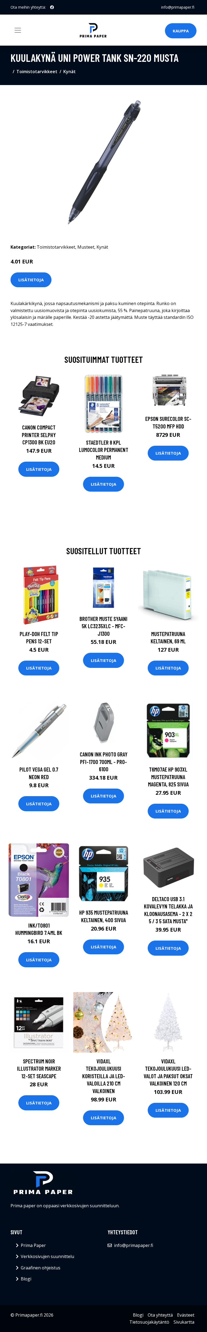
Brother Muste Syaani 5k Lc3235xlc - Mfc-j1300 (103, 626)
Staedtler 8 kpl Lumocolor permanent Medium (103, 450)
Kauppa (181, 30)
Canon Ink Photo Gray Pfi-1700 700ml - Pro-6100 (103, 761)
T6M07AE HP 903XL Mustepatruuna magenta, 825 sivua (168, 776)
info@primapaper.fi (177, 7)
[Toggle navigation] (18, 30)
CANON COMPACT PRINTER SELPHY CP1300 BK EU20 (39, 434)
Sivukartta (184, 1322)
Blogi (26, 1279)
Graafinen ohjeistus (40, 1268)
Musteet (85, 247)
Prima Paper (33, 1245)
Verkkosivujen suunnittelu (47, 1256)
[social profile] (52, 7)
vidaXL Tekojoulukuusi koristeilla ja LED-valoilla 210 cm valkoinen (103, 1076)
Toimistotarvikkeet (36, 72)
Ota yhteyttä (160, 1315)
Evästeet (185, 1315)
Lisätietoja (31, 279)
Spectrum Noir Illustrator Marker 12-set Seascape (39, 1068)
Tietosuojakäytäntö (149, 1322)
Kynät (69, 72)
